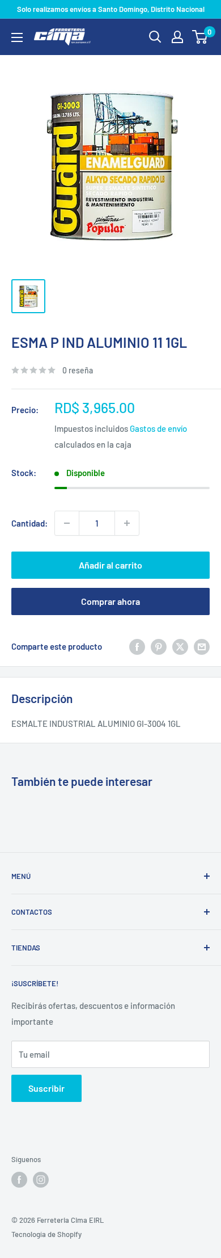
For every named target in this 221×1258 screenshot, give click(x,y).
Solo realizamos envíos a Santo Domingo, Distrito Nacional (111, 9)
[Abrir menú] (17, 37)
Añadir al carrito (110, 564)
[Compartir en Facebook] (137, 646)
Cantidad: (29, 523)
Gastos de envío (158, 428)
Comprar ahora (110, 601)
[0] (200, 37)
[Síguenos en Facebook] (19, 1180)
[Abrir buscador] (155, 37)
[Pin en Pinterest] (159, 646)
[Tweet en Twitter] (180, 646)
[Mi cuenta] (177, 37)
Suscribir (46, 1088)
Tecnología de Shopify (46, 1234)
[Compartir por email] (202, 646)
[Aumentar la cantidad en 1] (127, 523)
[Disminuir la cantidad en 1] (67, 523)
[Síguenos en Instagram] (41, 1180)
